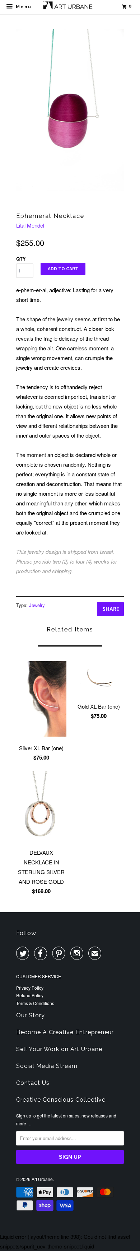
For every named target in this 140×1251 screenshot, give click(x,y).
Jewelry (37, 605)
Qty (21, 258)
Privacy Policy (29, 988)
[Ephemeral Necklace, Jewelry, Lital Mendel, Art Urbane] (70, 110)
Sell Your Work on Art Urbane (59, 1049)
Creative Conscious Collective (61, 1099)
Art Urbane (42, 1179)
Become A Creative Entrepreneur (65, 1032)
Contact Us (33, 1082)
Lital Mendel (30, 225)
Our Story (30, 1015)
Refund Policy (29, 995)
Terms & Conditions (35, 1003)
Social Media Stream (47, 1066)
